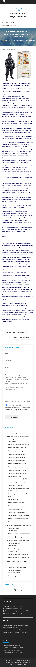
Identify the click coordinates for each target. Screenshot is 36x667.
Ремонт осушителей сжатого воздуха (19, 518)
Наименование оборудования (16, 375)
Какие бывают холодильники (22, 337)
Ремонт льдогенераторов (15, 509)
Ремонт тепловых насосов (16, 502)
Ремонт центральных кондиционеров (19, 534)
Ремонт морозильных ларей (16, 512)
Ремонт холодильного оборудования (18, 436)
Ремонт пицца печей (14, 576)
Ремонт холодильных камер (16, 460)
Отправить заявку (12, 417)
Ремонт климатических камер (17, 463)
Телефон (8, 360)
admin (13, 49)
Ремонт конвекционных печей (17, 567)
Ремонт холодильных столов (16, 457)
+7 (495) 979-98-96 (10, 22)
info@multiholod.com (10, 25)
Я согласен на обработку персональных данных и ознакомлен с (17, 407)
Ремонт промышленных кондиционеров (19, 525)
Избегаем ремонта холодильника (15, 332)
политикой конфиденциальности (17, 410)
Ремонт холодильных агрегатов (17, 467)
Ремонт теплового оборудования (17, 561)
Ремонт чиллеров (13, 499)
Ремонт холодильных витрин (16, 454)
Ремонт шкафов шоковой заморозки (19, 515)
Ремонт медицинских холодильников (19, 482)
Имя (6, 353)
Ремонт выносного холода (16, 506)
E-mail (7, 368)
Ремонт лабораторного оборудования (18, 540)
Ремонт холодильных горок (16, 451)
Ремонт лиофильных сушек (16, 485)
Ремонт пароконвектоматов (16, 564)
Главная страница (12, 433)
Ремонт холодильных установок (17, 470)
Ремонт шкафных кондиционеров (18, 537)
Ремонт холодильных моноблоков (18, 444)
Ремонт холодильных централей (17, 473)
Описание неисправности (14, 387)
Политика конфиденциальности (18, 664)
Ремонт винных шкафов (15, 522)
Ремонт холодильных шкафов (17, 447)
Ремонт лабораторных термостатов (18, 557)
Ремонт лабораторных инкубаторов (19, 554)
